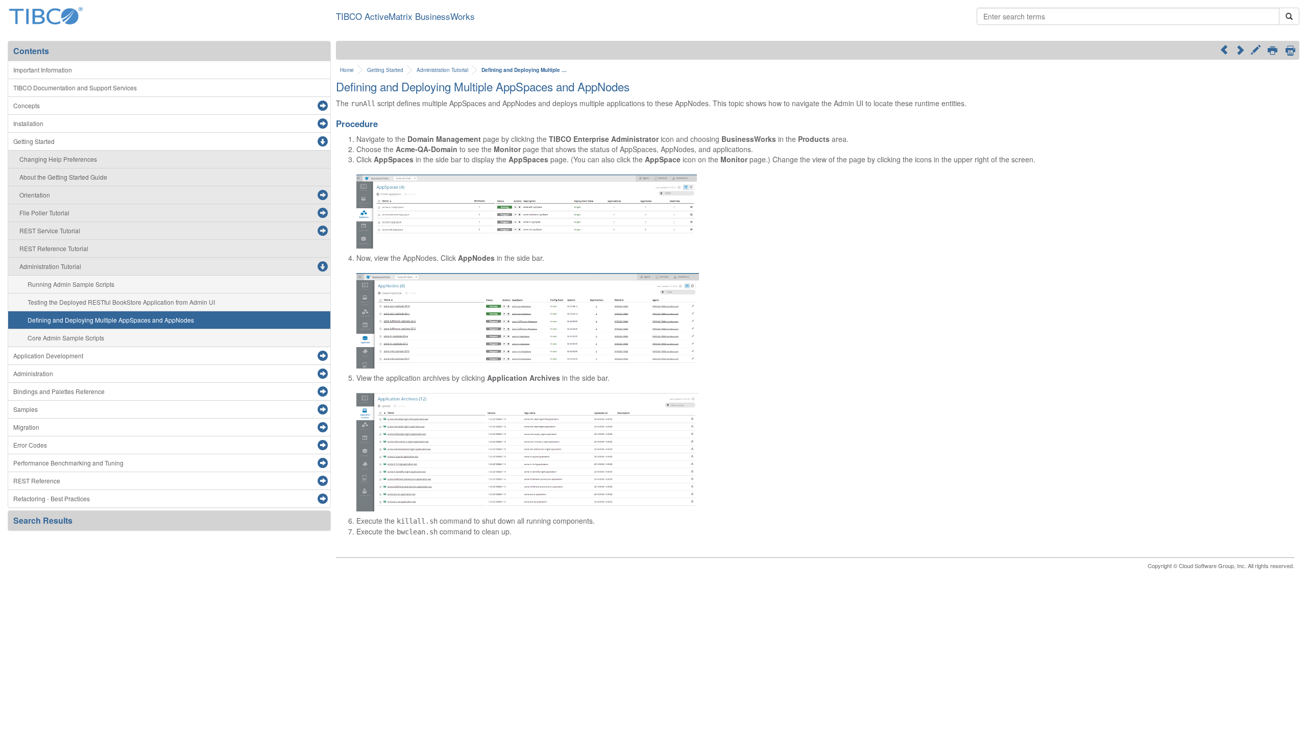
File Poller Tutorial (44, 212)
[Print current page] (1272, 51)
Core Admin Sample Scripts (66, 337)
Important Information (42, 69)
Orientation (34, 194)
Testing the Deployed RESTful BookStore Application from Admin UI (121, 302)
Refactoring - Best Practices (51, 498)
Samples (25, 409)
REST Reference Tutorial (53, 248)
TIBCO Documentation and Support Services (75, 87)
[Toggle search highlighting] (1255, 51)
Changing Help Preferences (58, 159)
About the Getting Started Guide (63, 177)
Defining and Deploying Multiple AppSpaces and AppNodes (111, 319)
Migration (26, 427)
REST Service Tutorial (49, 230)
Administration (33, 373)
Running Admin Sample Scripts (71, 284)
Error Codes (30, 444)
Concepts (26, 105)
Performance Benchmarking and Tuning (68, 462)
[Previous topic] (1224, 49)
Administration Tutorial (50, 266)
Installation (28, 123)
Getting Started (34, 141)
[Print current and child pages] (1290, 50)
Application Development (48, 355)
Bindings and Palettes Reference (59, 391)
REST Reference (36, 480)
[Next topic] (1239, 49)
